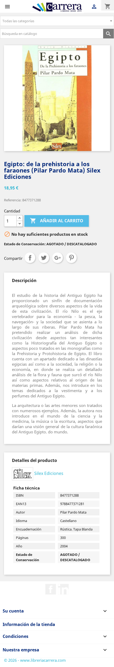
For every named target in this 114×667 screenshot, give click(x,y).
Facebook (50, 589)
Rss (63, 589)
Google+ (57, 257)
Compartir (30, 257)
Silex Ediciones (48, 473)
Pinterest (71, 257)
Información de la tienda (29, 624)
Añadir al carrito (56, 220)
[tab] (24, 280)
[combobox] (57, 21)
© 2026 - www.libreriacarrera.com (35, 660)
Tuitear (43, 257)
